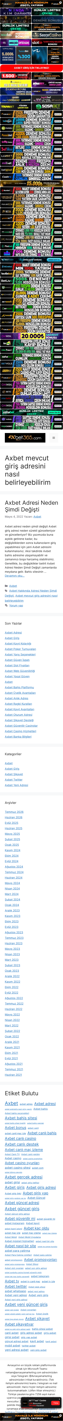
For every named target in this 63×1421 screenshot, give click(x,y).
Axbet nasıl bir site (20, 1246)
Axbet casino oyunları (22, 1163)
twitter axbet (29, 1345)
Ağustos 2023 (14, 932)
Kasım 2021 (12, 1047)
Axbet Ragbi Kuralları (18, 703)
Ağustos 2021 (14, 1063)
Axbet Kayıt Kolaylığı (18, 643)
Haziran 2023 (13, 943)
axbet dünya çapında (13, 1172)
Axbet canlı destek (22, 1144)
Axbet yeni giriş (38, 1295)
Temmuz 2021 (14, 1069)
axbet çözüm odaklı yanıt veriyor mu (19, 1314)
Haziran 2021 (13, 1074)
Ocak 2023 (12, 970)
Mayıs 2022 (12, 1014)
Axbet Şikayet (14, 774)
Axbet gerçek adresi (23, 1177)
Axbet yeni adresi (16, 1295)
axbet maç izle (12, 1233)
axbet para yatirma (17, 1250)
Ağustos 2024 (14, 866)
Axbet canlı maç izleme (24, 1149)
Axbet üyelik (42, 1314)
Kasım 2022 (12, 981)
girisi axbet (12, 1337)
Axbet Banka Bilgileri (18, 736)
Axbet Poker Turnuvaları (20, 649)
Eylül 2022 (11, 992)
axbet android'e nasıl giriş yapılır (18, 1109)
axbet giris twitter (30, 1182)
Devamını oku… (15, 575)
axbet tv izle (48, 1281)
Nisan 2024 (12, 888)
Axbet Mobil (11, 1237)
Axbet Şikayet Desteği (19, 720)
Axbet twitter (16, 1286)
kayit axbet (37, 1341)
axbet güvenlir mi (46, 1219)
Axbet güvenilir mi (20, 1218)
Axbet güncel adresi (22, 1202)
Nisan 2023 (12, 954)
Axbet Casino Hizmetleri (20, 731)
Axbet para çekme (42, 1255)
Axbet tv (12, 1281)
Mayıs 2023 (12, 948)
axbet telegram (40, 1276)
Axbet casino (13, 1158)
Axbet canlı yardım (30, 1154)
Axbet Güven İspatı (17, 660)
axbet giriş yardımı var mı (15, 1198)
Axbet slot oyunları (14, 1268)
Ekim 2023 (12, 921)
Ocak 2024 (12, 905)
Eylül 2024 (11, 861)
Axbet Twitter (13, 779)
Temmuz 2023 (14, 937)
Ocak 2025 (12, 844)
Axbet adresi (45, 1103)
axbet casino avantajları (32, 1159)
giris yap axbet (29, 1337)
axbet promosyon (13, 1260)
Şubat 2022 (12, 1031)
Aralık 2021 (12, 1042)
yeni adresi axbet (17, 1350)
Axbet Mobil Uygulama (29, 1237)
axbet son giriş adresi (36, 1268)
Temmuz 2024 (14, 872)
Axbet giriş (15, 1187)
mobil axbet (12, 1345)
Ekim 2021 (11, 1053)
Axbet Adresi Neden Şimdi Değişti (31, 506)
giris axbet (50, 1332)
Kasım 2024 (12, 850)
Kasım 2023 (12, 916)
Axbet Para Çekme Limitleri (18, 1255)
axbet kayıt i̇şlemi (13, 1229)
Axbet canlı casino (20, 1138)
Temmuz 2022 (14, 1003)
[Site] (31, 114)
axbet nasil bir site (45, 1241)
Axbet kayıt (33, 1223)
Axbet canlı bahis (42, 1133)
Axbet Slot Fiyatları (17, 665)
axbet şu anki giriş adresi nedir (17, 1329)
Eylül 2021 (11, 1058)
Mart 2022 (11, 1025)
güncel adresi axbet (16, 1341)
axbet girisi (12, 1182)
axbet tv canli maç (30, 1281)
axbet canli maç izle (15, 1133)
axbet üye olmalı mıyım (14, 1319)
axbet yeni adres (36, 1291)
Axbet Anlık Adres (16, 698)
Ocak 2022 (12, 1036)
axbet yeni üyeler (12, 1310)
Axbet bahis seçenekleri (17, 1113)
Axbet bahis (40, 1108)
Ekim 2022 (11, 987)
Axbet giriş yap (35, 1193)
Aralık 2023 (12, 910)
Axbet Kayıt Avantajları (19, 709)
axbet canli (33, 1128)
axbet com (37, 1167)
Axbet (13, 586)
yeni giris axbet (38, 1350)
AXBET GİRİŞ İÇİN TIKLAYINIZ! (31, 67)
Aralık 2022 (12, 976)
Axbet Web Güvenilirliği (20, 671)
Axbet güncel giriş (22, 1208)
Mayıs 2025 (12, 833)
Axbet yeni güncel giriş (26, 1304)
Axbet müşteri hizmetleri (19, 1241)
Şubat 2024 (12, 899)
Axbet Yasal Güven (17, 676)
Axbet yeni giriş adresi (16, 1299)
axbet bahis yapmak (35, 1123)
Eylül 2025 (11, 822)
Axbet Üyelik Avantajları (20, 692)
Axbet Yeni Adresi (16, 785)
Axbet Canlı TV (12, 1154)
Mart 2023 (12, 959)
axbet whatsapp (15, 1291)
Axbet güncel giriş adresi (17, 1214)
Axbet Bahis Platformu (19, 687)
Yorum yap (16, 605)
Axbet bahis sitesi (21, 1118)
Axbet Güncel (36, 1197)
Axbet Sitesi (32, 1264)
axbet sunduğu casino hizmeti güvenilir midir (23, 1273)
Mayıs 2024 (12, 883)
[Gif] (31, 183)
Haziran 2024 (13, 877)
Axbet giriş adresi (41, 1187)
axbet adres (26, 1104)
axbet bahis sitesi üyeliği (15, 1123)
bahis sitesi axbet (42, 1328)
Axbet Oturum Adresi (18, 714)
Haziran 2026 (13, 817)
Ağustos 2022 (14, 998)
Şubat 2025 (12, 839)
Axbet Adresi (13, 632)
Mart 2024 (12, 894)
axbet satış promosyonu (15, 1264)
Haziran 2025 (13, 828)
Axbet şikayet (37, 1318)
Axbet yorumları (28, 1310)
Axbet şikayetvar (19, 1324)
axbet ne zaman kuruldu (47, 1247)
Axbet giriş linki (13, 1193)
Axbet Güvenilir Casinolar (21, 725)
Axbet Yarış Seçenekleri (20, 654)
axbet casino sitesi (17, 1167)
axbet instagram (14, 1223)
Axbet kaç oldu (36, 1228)
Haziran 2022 (13, 1009)
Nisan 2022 (12, 1020)
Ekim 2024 (12, 855)
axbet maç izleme (31, 1233)
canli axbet (12, 1332)
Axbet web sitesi (36, 1287)
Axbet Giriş (12, 638)
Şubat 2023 (12, 965)
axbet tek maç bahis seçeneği (17, 1277)
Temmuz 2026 (14, 812)
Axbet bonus (15, 1127)
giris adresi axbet (31, 1332)
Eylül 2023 (11, 927)
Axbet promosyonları (40, 1259)
